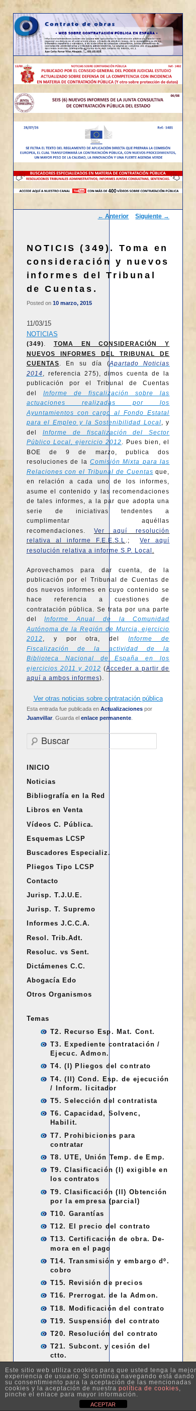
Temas (38, 1018)
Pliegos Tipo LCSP (60, 867)
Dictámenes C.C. (56, 966)
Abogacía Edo (51, 980)
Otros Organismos (59, 994)
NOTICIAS (42, 334)
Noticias (41, 781)
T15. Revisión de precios (96, 1282)
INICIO (38, 767)
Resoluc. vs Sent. (58, 952)
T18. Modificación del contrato (107, 1308)
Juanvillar (39, 718)
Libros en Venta (55, 810)
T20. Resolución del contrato (104, 1333)
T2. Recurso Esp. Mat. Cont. (102, 1031)
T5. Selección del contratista (104, 1101)
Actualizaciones (122, 709)
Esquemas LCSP (56, 838)
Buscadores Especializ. (69, 852)
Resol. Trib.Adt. (55, 938)
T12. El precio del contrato (100, 1226)
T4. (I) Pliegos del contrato (100, 1066)
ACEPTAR (103, 1404)
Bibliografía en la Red (66, 796)
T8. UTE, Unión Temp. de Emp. (107, 1157)
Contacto (42, 881)
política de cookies (149, 1388)
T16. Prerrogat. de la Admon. (104, 1295)
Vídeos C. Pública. (60, 824)
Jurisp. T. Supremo (61, 909)
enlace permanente (106, 718)
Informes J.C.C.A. (58, 923)
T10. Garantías (77, 1213)
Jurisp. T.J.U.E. (54, 895)
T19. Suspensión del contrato (105, 1321)
